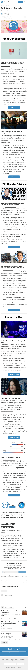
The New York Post (8, 270)
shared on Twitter (5, 463)
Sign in (25, 1)
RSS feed (20, 517)
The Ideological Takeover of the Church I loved (9, 611)
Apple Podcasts (21, 515)
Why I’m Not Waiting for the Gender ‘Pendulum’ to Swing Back (9, 635)
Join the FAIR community (9, 549)
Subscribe (20, 1)
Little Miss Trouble (6, 633)
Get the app (20, 664)
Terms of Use (20, 575)
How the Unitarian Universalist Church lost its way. (10, 614)
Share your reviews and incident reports (13, 553)
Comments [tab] (4, 590)
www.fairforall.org (16, 540)
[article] (14, 614)
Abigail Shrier (9, 637)
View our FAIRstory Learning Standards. (13, 557)
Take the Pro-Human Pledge (10, 543)
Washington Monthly (8, 344)
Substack (8, 667)
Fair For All (6, 13)
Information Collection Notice (13, 576)
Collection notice (15, 660)
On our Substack (5, 66)
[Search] (25, 607)
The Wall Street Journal (9, 460)
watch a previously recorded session (10, 538)
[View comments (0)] (7, 17)
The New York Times (10, 207)
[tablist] (6, 591)
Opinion (3, 626)
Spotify (3, 517)
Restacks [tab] (10, 590)
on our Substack (8, 135)
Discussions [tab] (11, 607)
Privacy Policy (23, 576)
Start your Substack (10, 664)
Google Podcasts (10, 517)
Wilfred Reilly (10, 628)
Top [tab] (2, 607)
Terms (10, 660)
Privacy (24, 659)
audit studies (19, 91)
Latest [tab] (6, 607)
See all (3, 642)
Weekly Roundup (5, 5)
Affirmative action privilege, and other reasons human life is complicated (10, 623)
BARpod (14, 402)
